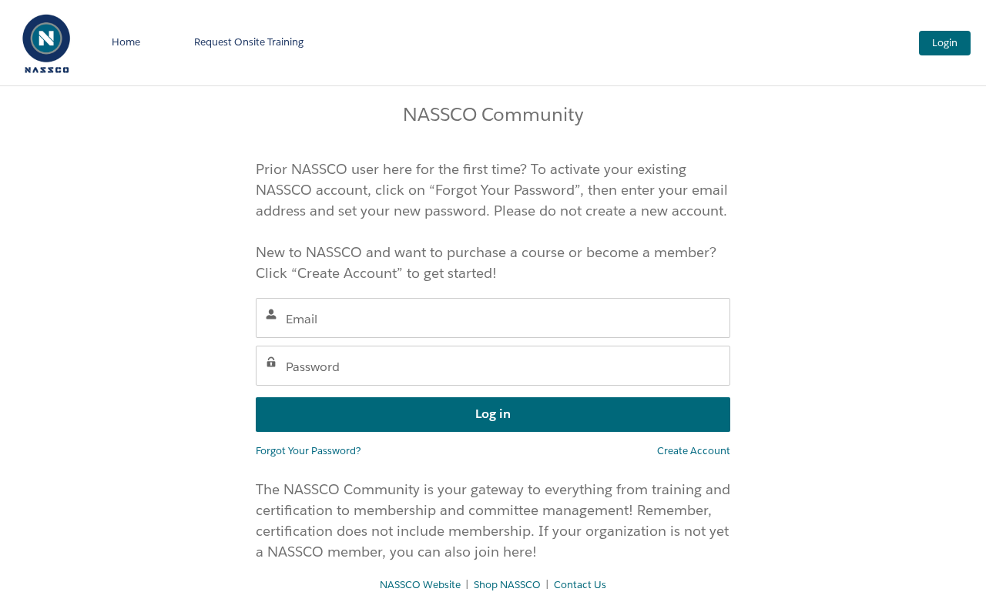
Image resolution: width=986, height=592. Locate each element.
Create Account (693, 450)
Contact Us (580, 584)
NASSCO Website (420, 584)
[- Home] (46, 43)
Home (126, 41)
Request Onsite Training (249, 41)
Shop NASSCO (507, 584)
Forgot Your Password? (308, 450)
